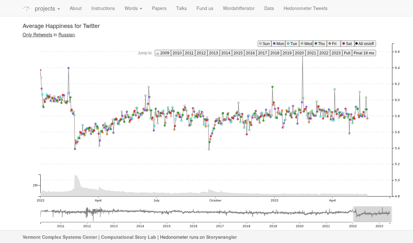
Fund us (204, 8)
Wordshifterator (239, 8)
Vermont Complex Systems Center (60, 237)
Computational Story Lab (128, 237)
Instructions (103, 8)
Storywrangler (221, 237)
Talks (181, 8)
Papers (159, 8)
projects (46, 8)
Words (132, 8)
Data (269, 8)
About (76, 8)
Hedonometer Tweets (305, 8)
